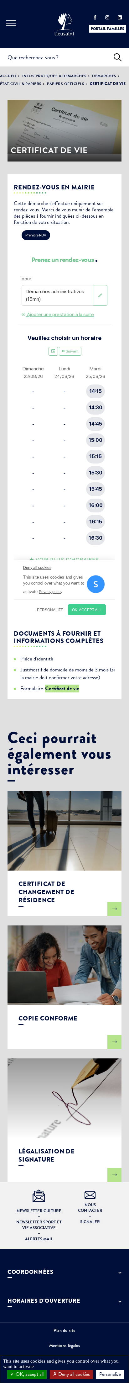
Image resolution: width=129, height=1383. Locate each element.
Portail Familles (107, 29)
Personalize (110, 1374)
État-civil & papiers (21, 84)
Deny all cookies (73, 1374)
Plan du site (64, 1330)
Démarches (104, 76)
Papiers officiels (65, 84)
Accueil (8, 76)
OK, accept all (29, 1374)
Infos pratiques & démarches (54, 76)
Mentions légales (64, 1345)
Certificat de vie (62, 688)
